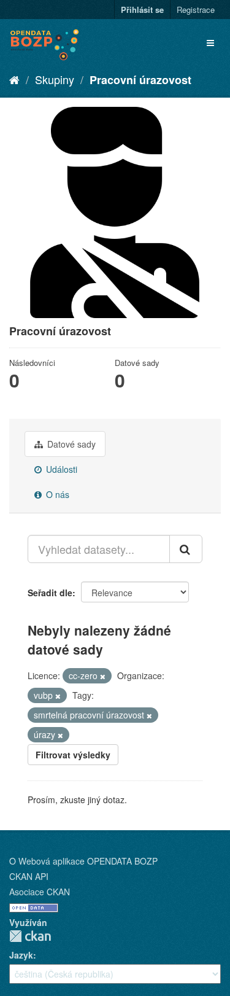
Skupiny (54, 79)
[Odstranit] (102, 676)
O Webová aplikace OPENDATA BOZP (83, 861)
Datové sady (70, 444)
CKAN (30, 936)
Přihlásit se (142, 9)
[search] (185, 549)
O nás (56, 494)
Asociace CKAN (39, 891)
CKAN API (28, 876)
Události (60, 469)
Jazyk (21, 955)
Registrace (196, 9)
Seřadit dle (50, 592)
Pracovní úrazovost (140, 80)
